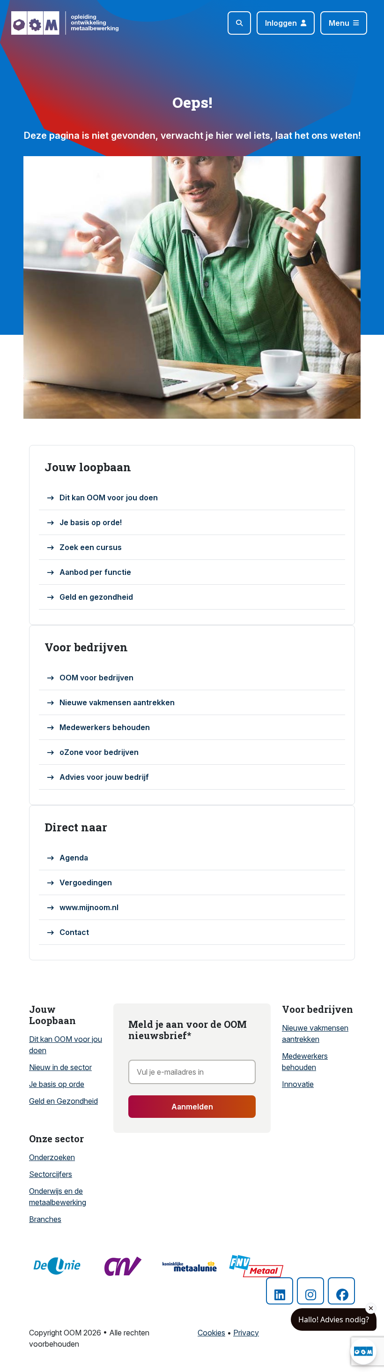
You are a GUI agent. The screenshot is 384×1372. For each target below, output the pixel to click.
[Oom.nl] (38, 23)
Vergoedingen (85, 882)
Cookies (211, 1332)
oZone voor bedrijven (99, 752)
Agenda (73, 857)
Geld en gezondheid (96, 597)
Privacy (246, 1332)
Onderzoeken (52, 1157)
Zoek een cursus (90, 547)
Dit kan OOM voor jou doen (108, 497)
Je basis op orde (56, 1084)
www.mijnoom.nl (88, 907)
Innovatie (298, 1084)
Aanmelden (192, 1106)
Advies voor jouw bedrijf (104, 777)
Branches (45, 1219)
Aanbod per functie (95, 572)
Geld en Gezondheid (63, 1101)
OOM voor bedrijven (96, 677)
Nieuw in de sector (60, 1067)
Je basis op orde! (90, 522)
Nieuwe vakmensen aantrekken (117, 702)
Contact (74, 932)
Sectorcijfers (50, 1174)
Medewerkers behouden (104, 727)
